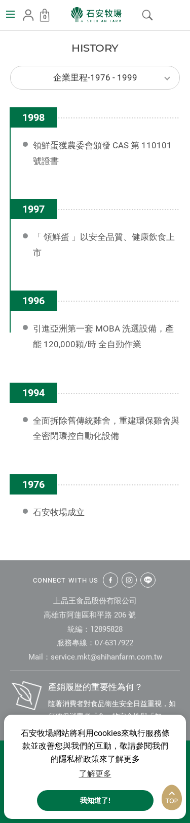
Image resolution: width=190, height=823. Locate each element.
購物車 (45, 17)
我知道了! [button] (95, 800)
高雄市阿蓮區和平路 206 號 (90, 615)
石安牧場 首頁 (96, 15)
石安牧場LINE (148, 580)
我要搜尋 (147, 15)
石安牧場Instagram (129, 580)
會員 (28, 15)
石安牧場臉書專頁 (110, 580)
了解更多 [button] (95, 773)
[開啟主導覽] (10, 14)
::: (3, 39)
